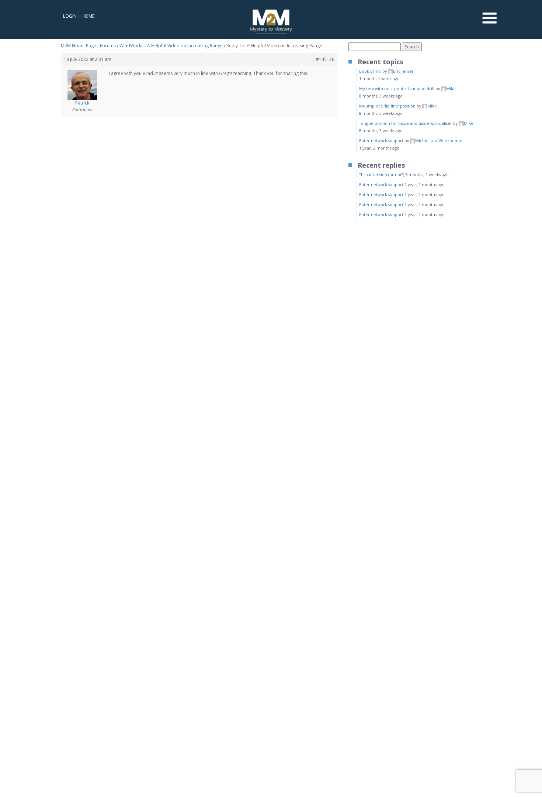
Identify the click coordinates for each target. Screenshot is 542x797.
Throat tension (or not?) (381, 174)
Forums (108, 45)
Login (70, 16)
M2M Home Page (78, 45)
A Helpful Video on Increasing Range (185, 45)
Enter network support (381, 140)
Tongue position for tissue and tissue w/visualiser (405, 123)
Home (87, 16)
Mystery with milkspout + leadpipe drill (396, 88)
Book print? (370, 71)
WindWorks (131, 45)
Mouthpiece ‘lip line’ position (387, 106)
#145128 (325, 59)
